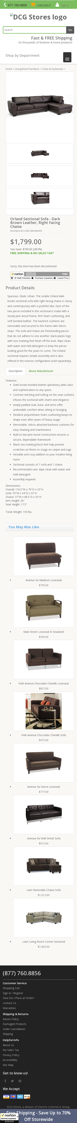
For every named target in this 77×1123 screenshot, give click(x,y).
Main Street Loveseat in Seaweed (43, 632)
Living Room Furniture (27, 69)
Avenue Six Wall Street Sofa (43, 838)
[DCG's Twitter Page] (12, 1081)
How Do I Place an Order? (18, 998)
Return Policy (11, 1019)
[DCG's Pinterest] (20, 1081)
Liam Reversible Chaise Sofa (44, 890)
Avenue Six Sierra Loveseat (43, 786)
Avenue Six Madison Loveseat (44, 580)
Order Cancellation (14, 1029)
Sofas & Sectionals (52, 69)
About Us (8, 1045)
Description (15, 371)
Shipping (8, 1034)
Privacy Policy (11, 1055)
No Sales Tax (11, 1050)
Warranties (9, 1008)
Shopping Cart (11, 988)
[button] (38, 1116)
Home (9, 69)
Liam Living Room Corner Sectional (43, 941)
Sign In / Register (13, 993)
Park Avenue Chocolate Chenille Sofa (43, 735)
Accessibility (10, 1060)
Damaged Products (14, 1024)
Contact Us (9, 1003)
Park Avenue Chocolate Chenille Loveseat (44, 683)
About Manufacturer (41, 371)
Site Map (8, 1065)
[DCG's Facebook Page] (5, 1081)
